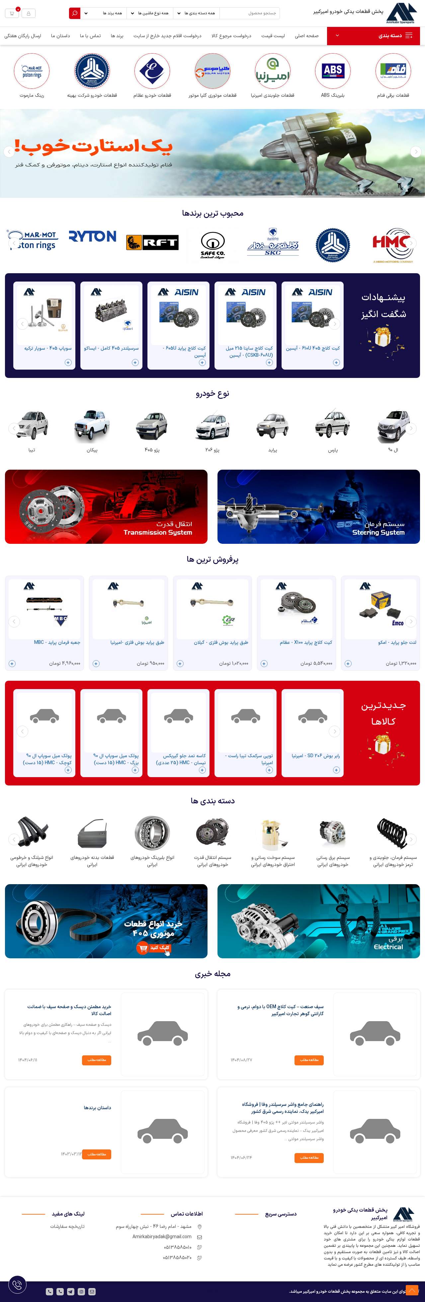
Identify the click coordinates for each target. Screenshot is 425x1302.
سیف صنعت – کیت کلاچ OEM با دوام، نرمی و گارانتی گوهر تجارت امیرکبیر (280, 1010)
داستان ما (60, 36)
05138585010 (178, 1247)
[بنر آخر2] (318, 921)
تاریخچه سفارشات (67, 1226)
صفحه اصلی (307, 36)
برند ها (117, 36)
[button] (12, 13)
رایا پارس (212, 1291)
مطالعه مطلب (309, 1060)
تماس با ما (90, 36)
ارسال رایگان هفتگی (22, 36)
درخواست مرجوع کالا (231, 36)
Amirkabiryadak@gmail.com (162, 1237)
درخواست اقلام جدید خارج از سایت (167, 36)
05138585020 (177, 1257)
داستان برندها (97, 1108)
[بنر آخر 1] (106, 921)
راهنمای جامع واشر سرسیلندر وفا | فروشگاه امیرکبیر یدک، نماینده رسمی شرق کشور (283, 1108)
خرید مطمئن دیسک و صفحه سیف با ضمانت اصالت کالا (69, 1010)
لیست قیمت (273, 36)
